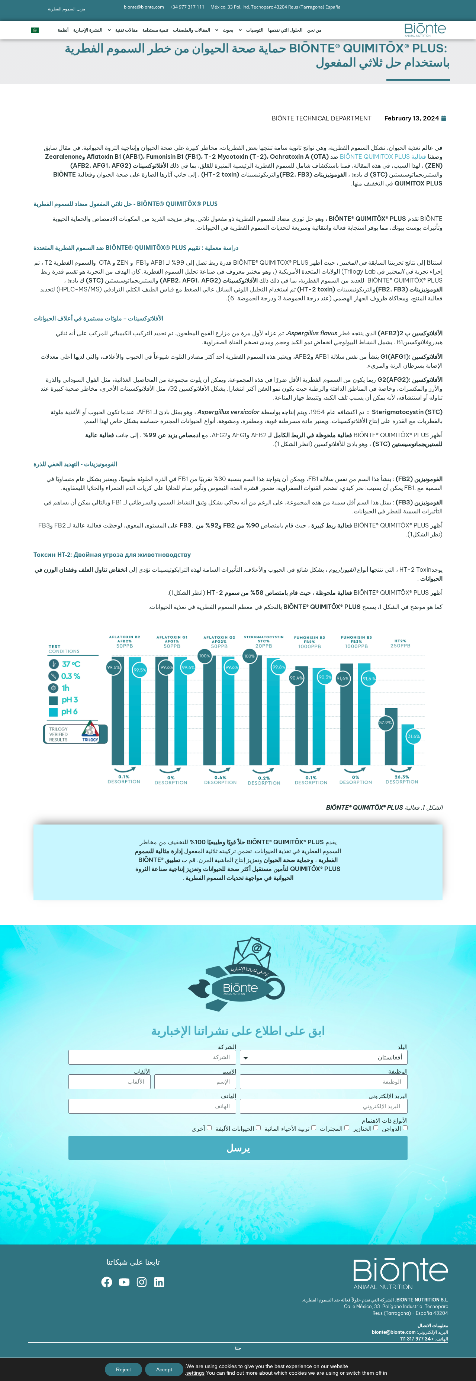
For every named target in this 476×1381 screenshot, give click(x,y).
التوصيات (254, 30)
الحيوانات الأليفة (234, 1128)
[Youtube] (124, 1282)
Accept (164, 1369)
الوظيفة (398, 1071)
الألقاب (142, 1071)
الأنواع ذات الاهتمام (385, 1120)
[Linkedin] (159, 1282)
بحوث (228, 30)
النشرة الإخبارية (87, 30)
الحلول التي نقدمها (285, 30)
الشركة (227, 1047)
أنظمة (63, 30)
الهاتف (228, 1096)
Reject (123, 1369)
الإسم (229, 1071)
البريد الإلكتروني (388, 1096)
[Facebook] (107, 1282)
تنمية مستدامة (155, 30)
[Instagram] (141, 1282)
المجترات (331, 1128)
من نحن (314, 30)
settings (195, 1373)
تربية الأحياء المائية (286, 1128)
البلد (403, 1047)
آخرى (198, 1128)
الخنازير (362, 1128)
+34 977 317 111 (417, 1339)
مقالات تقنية (126, 30)
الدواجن (391, 1128)
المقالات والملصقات (191, 30)
